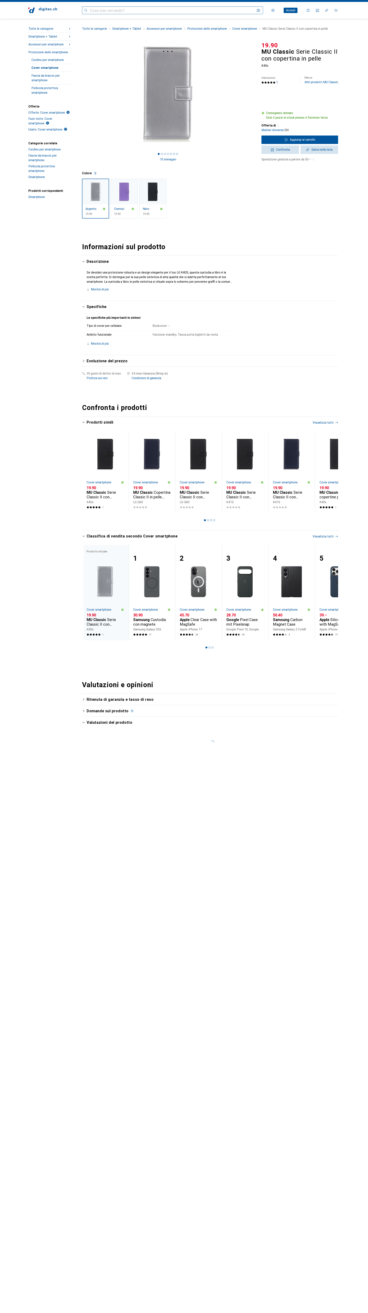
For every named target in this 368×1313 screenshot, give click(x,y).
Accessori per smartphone (46, 44)
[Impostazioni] (273, 10)
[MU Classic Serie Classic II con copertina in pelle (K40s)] (105, 472)
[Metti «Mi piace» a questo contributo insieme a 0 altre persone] (319, 810)
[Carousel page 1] (159, 154)
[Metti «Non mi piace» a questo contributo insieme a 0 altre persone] (336, 810)
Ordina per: (94, 797)
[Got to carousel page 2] (162, 154)
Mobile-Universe (272, 130)
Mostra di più (100, 289)
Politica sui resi (97, 378)
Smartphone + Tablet (42, 36)
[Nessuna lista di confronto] (317, 10)
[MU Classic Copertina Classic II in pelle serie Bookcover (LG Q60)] (152, 472)
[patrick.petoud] (117, 810)
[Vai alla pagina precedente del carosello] (89, 472)
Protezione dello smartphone (48, 52)
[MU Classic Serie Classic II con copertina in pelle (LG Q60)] (198, 472)
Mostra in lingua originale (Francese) (115, 862)
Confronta (283, 149)
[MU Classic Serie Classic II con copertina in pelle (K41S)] (245, 472)
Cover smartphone (44, 68)
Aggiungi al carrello (302, 139)
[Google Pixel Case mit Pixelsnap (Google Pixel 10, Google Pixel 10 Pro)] (245, 593)
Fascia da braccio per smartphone (45, 78)
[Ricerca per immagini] (258, 10)
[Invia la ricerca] (86, 10)
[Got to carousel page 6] (174, 154)
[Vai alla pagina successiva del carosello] (331, 472)
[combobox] (108, 797)
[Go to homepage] (42, 10)
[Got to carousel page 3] (165, 154)
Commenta (98, 871)
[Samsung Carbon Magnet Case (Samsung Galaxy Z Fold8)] (291, 593)
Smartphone (36, 177)
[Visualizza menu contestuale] (310, 811)
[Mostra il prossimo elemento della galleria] (254, 94)
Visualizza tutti (323, 422)
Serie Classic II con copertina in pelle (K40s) (181, 854)
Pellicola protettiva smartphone (44, 90)
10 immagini (168, 159)
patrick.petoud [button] (107, 808)
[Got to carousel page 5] (171, 154)
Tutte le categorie (40, 28)
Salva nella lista (322, 149)
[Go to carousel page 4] (214, 520)
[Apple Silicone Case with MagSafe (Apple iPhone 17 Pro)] (338, 593)
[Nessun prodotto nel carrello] (336, 10)
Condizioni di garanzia (146, 378)
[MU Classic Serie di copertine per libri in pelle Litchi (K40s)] (338, 472)
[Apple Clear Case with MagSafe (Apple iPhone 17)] (198, 593)
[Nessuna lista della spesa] (327, 10)
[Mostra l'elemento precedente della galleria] (81, 94)
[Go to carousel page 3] (211, 520)
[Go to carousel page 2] (208, 520)
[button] (299, 115)
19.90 (269, 45)
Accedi (290, 10)
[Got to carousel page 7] (177, 154)
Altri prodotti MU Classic (321, 80)
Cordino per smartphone (47, 60)
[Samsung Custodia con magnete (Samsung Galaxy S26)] (152, 593)
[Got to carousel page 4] (168, 154)
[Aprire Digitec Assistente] (308, 10)
